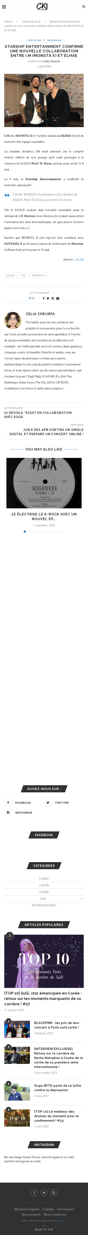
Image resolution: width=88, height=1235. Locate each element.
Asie (43, 898)
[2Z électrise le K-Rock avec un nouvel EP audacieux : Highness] (44, 483)
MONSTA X (38, 275)
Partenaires (65, 1209)
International (54, 40)
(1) (77, 259)
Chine (44, 892)
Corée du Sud (31, 21)
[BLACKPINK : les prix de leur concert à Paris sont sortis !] (17, 1029)
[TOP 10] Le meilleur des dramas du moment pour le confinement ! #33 (56, 1116)
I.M (23, 275)
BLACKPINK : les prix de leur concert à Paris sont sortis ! (56, 1025)
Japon (44, 885)
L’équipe (48, 1209)
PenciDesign (62, 1221)
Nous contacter (55, 1214)
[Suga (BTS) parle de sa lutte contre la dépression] (17, 1092)
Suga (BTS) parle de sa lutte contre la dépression (57, 1088)
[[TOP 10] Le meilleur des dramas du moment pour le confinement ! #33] (17, 1118)
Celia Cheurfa (51, 61)
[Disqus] (44, 594)
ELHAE (10, 275)
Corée (44, 879)
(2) (82, 259)
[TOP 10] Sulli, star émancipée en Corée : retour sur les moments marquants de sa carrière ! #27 (43, 998)
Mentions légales (27, 1209)
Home (8, 21)
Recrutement (31, 1214)
